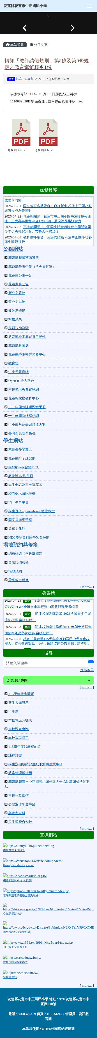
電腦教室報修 (18, 580)
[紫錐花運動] (20, 972)
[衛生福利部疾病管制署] (48, 925)
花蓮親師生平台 (20, 275)
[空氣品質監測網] (48, 907)
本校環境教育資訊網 (23, 389)
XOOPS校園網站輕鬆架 (57, 1029)
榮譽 (27, 608)
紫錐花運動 (10, 977)
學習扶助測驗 (18, 328)
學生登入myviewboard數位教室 (31, 511)
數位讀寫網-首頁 (20, 476)
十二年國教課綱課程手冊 (27, 407)
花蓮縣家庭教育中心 (23, 398)
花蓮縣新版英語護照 (23, 258)
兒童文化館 (16, 528)
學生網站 (13, 440)
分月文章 (40, 45)
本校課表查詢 (18, 729)
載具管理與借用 (20, 773)
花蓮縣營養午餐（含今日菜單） (32, 266)
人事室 (28, 79)
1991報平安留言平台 (15, 947)
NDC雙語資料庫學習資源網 (28, 537)
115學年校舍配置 (21, 694)
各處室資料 (16, 813)
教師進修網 (16, 310)
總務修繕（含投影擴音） (27, 553)
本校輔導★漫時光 (14, 850)
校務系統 (15, 319)
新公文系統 (16, 293)
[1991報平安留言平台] (38, 942)
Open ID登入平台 (21, 381)
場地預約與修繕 (20, 544)
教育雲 (13, 363)
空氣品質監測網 (12, 913)
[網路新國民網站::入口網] (25, 875)
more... (87, 587)
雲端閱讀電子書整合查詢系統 (20, 895)
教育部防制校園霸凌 (15, 962)
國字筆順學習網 (20, 520)
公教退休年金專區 (21, 804)
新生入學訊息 (18, 703)
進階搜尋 (87, 670)
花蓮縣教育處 (18, 345)
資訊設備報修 (18, 562)
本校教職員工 (18, 738)
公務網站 (13, 249)
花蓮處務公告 (18, 284)
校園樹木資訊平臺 (21, 493)
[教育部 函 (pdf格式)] (21, 132)
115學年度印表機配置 (24, 746)
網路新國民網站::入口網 (17, 880)
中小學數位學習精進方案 (27, 424)
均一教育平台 (18, 502)
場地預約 (15, 571)
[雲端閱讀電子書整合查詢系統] (36, 890)
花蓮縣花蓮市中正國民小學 (25, 6)
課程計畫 (15, 755)
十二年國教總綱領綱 (23, 416)
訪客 (19, 79)
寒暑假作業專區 (20, 449)
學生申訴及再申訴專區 (25, 485)
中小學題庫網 (18, 372)
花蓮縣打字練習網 (21, 458)
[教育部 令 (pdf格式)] (48, 132)
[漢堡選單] (89, 5)
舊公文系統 (16, 302)
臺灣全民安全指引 (21, 433)
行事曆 (13, 711)
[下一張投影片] (72, 28)
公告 (11, 79)
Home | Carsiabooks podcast (18, 865)
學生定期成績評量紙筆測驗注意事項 (35, 764)
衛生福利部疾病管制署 (16, 932)
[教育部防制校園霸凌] (22, 957)
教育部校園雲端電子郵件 (27, 337)
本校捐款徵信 (18, 795)
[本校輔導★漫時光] (28, 845)
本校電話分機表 (20, 720)
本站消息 (16, 45)
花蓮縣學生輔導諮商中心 (27, 354)
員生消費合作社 (20, 822)
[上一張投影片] (24, 28)
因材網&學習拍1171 (23, 467)
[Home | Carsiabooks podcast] (32, 860)
